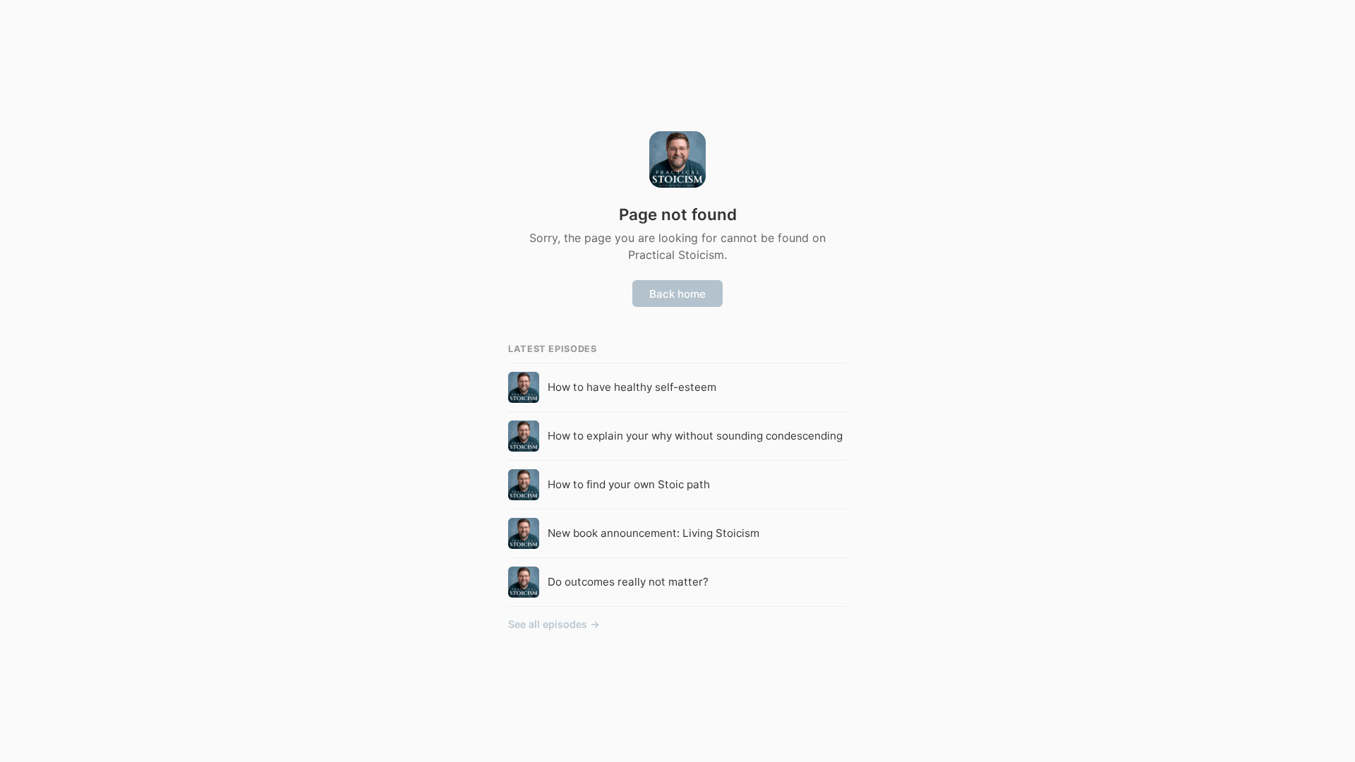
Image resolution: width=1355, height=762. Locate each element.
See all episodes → (554, 624)
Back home (677, 294)
